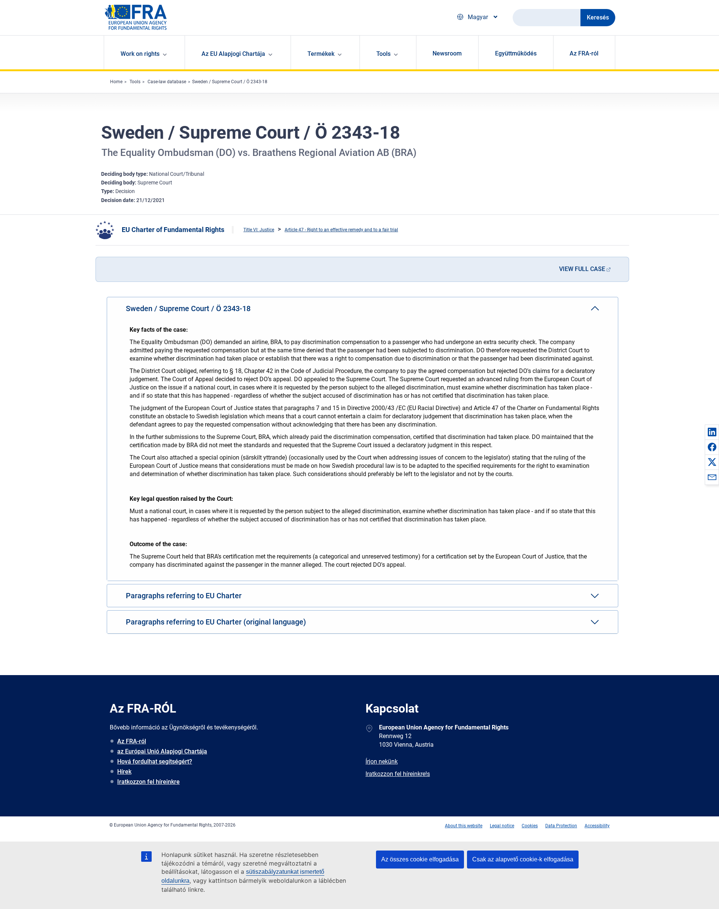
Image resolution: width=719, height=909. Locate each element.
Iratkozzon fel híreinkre (148, 781)
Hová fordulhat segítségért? (154, 761)
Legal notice (502, 825)
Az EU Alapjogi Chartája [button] (233, 53)
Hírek (124, 771)
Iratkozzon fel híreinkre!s (397, 773)
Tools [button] (383, 53)
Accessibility (597, 825)
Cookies (530, 825)
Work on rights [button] (140, 53)
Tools (135, 81)
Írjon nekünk (381, 761)
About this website (463, 825)
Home (116, 81)
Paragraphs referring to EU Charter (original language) (216, 621)
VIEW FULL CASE (582, 269)
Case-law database (167, 81)
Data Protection (561, 825)
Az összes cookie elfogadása (420, 859)
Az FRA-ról (584, 53)
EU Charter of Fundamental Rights (173, 230)
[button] (712, 431)
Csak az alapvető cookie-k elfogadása (522, 859)
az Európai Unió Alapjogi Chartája (162, 751)
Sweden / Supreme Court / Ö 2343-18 (229, 81)
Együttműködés (516, 53)
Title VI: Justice (258, 229)
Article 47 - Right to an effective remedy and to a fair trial (341, 229)
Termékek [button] (320, 53)
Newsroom (447, 53)
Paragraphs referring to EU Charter (184, 595)
